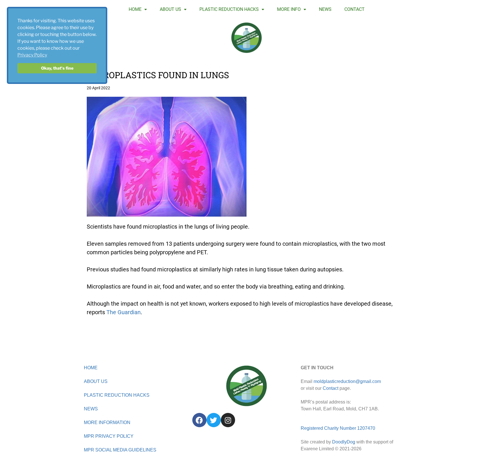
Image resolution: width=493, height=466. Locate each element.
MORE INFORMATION (107, 422)
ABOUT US (170, 9)
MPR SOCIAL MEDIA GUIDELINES (120, 449)
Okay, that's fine (57, 68)
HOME (135, 9)
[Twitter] (214, 420)
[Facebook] (199, 420)
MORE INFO (289, 9)
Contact (330, 388)
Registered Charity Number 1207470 (338, 428)
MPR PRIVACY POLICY (109, 436)
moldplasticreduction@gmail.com (347, 381)
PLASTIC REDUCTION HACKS (229, 9)
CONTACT (354, 9)
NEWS (325, 9)
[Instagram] (228, 420)
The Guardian (123, 312)
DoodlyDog (343, 441)
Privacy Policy (32, 55)
